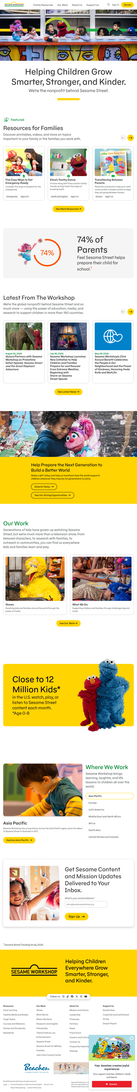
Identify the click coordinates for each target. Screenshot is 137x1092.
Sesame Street (43, 1041)
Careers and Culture (79, 1037)
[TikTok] (68, 996)
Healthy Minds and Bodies (15, 1014)
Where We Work (44, 1019)
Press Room (75, 1032)
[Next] (130, 138)
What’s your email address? (79, 898)
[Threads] (81, 996)
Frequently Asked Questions (83, 1046)
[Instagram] (63, 996)
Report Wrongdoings (18, 1088)
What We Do (42, 1014)
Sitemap (74, 1051)
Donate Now (109, 1010)
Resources (8, 1006)
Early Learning (10, 1010)
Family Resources (43, 5)
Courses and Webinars (14, 1023)
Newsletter (8, 1032)
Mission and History (79, 1010)
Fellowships (42, 1028)
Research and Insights (47, 1023)
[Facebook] (72, 996)
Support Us (92, 5)
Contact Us (75, 1042)
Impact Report (110, 1023)
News (72, 1028)
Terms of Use (48, 1084)
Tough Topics (9, 1019)
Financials (74, 1019)
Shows (39, 1010)
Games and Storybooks (14, 1028)
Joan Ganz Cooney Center (48, 1055)
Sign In (115, 4)
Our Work (62, 5)
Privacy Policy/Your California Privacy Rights (26, 1084)
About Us (77, 5)
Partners (74, 1023)
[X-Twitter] (77, 996)
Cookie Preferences (34, 1088)
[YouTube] (85, 996)
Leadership (75, 1014)
